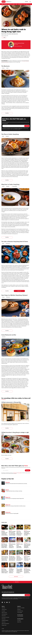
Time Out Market (19, 612)
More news (16, 576)
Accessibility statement (5, 620)
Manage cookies (4, 625)
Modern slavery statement (5, 623)
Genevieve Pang (19, 46)
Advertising (18, 609)
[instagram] (9, 602)
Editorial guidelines (4, 614)
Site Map (3, 628)
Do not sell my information (5, 617)
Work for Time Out (4, 612)
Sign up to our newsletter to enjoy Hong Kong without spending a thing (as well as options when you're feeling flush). (15, 123)
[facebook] (2, 602)
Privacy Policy (20, 128)
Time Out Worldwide (20, 616)
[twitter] (4, 602)
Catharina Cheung (21, 43)
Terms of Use (16, 128)
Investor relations (4, 609)
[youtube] (6, 602)
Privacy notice (4, 615)
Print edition (19, 620)
